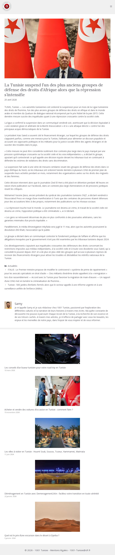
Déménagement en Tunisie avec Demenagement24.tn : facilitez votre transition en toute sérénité (51, 493)
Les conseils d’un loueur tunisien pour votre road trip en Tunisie (35, 367)
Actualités (12, 265)
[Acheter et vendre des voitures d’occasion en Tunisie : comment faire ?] (57, 404)
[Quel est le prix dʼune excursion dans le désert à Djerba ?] (57, 530)
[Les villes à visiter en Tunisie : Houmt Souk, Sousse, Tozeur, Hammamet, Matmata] (57, 446)
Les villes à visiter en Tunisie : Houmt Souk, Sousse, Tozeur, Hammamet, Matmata (44, 451)
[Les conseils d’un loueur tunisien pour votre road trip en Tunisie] (57, 362)
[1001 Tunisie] (6, 6)
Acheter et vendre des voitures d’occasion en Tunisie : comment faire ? (38, 409)
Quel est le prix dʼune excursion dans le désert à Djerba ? (31, 535)
